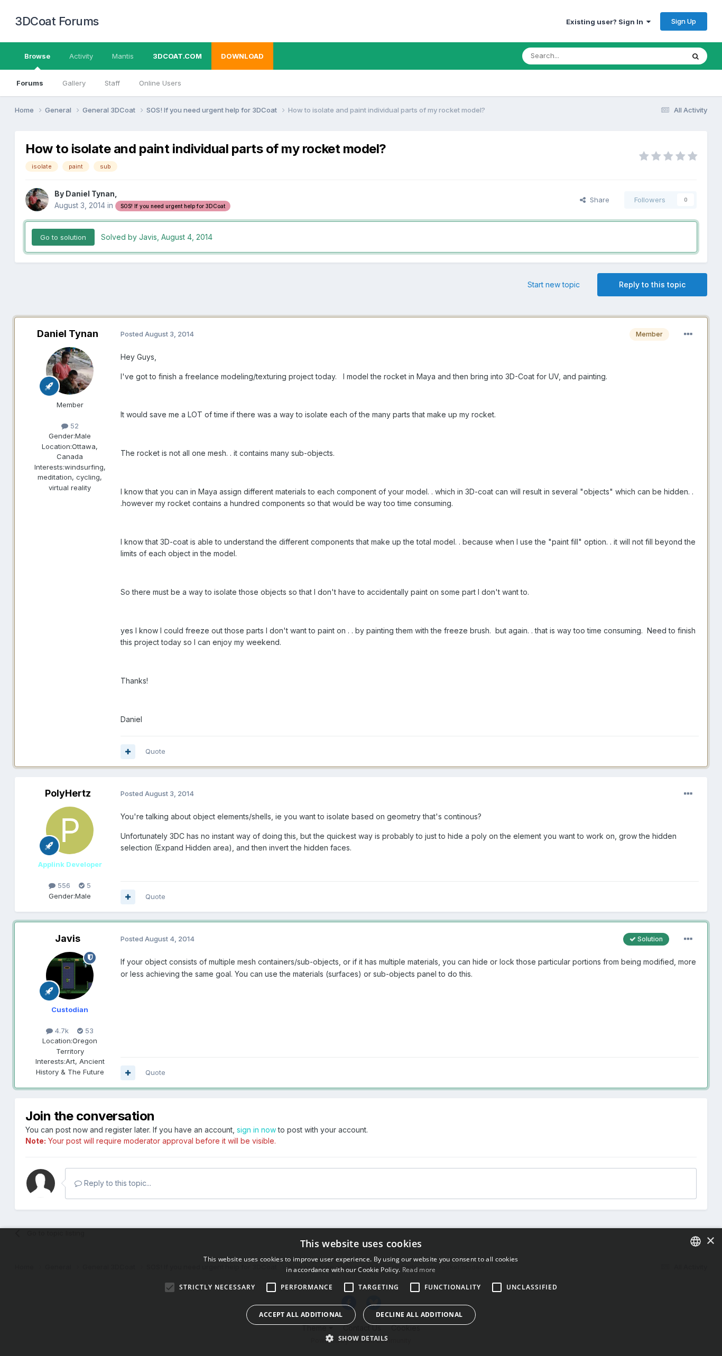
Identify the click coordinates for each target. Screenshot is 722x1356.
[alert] (361, 1292)
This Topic (653, 56)
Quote (155, 751)
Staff (112, 83)
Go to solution (63, 237)
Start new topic (553, 284)
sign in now (256, 1129)
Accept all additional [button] (301, 1314)
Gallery (74, 83)
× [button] (710, 1241)
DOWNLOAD (242, 56)
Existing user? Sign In (606, 21)
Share (597, 199)
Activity (81, 56)
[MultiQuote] (128, 751)
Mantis (123, 56)
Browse (37, 56)
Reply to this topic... (116, 1183)
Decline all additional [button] (419, 1314)
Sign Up (683, 21)
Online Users (160, 83)
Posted (157, 334)
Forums (29, 83)
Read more (419, 1269)
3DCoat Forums (57, 21)
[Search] (695, 56)
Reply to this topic (652, 284)
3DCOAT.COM (177, 56)
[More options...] (688, 334)
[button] (361, 1338)
